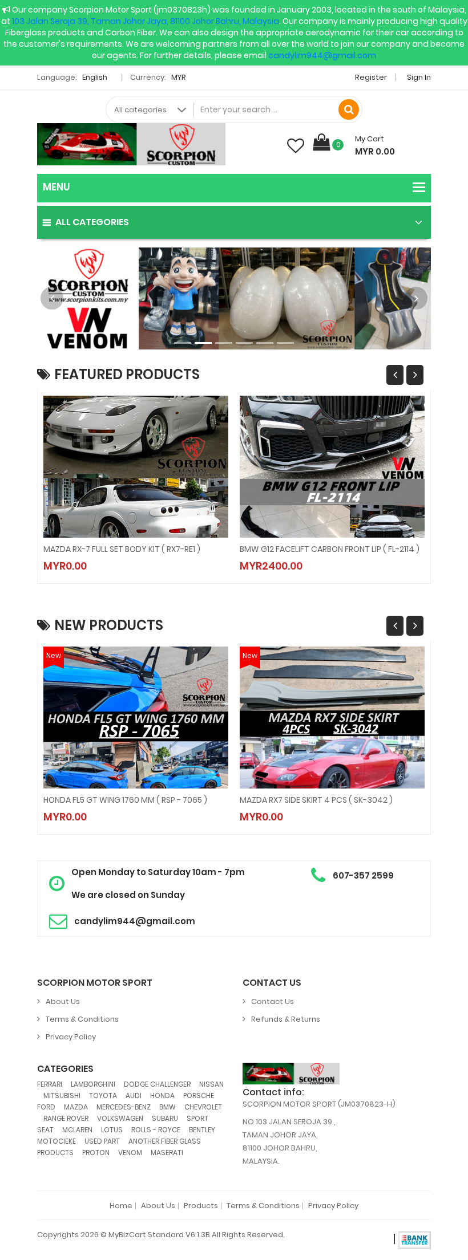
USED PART (102, 1141)
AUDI (134, 1095)
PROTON (96, 1152)
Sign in (419, 77)
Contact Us (272, 1001)
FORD (46, 1107)
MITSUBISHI (61, 1095)
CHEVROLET (203, 1107)
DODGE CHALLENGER (157, 1084)
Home (121, 1205)
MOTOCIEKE (56, 1141)
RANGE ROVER (65, 1118)
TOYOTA (103, 1095)
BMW (167, 1107)
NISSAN (211, 1084)
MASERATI (167, 1152)
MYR (179, 77)
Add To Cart (100, 555)
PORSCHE (198, 1095)
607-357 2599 (363, 875)
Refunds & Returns (285, 1019)
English (95, 77)
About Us (63, 1001)
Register (371, 77)
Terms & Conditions (82, 1019)
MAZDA (76, 1107)
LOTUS (112, 1130)
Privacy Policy (71, 1036)
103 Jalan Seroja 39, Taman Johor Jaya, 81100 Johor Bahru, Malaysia (145, 21)
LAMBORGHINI (93, 1084)
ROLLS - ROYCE (155, 1130)
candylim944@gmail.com (322, 55)
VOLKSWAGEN (120, 1118)
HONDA (162, 1095)
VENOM (130, 1152)
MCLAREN (77, 1130)
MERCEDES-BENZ (123, 1107)
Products (201, 1205)
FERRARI (49, 1084)
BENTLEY (202, 1130)
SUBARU (165, 1118)
